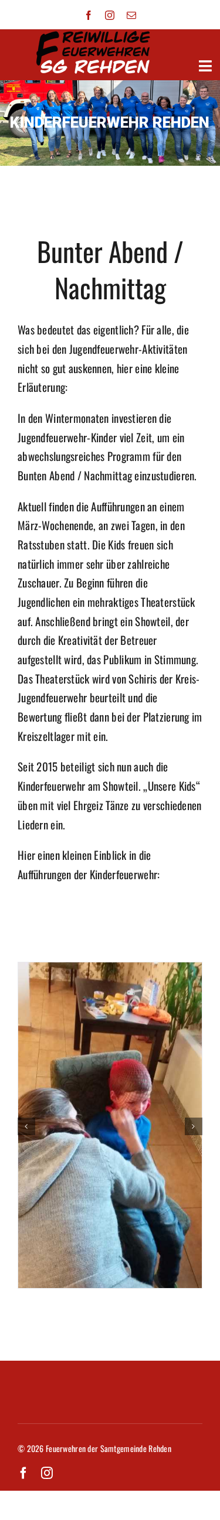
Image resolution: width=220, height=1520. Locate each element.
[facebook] (88, 15)
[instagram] (109, 15)
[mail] (131, 15)
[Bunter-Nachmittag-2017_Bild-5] (110, 970)
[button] (26, 1126)
